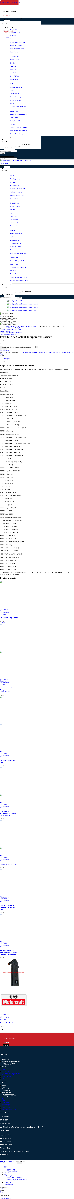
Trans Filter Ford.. (7, 1023)
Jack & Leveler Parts (16, 87)
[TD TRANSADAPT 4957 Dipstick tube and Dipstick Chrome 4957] (13, 940)
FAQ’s (4, 1066)
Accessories (13, 35)
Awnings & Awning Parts (17, 48)
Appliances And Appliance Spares (17, 1179)
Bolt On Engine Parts (34, 326)
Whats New (13, 124)
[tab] (7, 358)
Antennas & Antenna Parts (17, 42)
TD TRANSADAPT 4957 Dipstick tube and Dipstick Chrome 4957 (8, 952)
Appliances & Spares (16, 45)
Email (4, 1042)
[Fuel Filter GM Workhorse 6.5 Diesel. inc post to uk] (13, 793)
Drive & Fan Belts (15, 60)
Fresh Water (13, 69)
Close (1, 1189)
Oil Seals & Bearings (15, 97)
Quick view (3, 611)
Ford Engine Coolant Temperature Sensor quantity (16, 347)
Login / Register (8, 1184)
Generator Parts (14, 79)
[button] (20, 19)
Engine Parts (13, 66)
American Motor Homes (11, 1061)
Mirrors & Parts (14, 93)
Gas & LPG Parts (14, 76)
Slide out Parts (14, 111)
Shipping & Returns (9, 1096)
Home (2, 326)
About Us (5, 1060)
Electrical (12, 63)
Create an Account (5, 1198)
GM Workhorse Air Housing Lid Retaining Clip (8, 907)
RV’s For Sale (6, 1092)
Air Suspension (14, 39)
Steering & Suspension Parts (18, 114)
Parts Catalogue (8, 1094)
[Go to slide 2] (39, 1031)
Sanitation (13, 103)
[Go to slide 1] (39, 1029)
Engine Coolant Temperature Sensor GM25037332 (7, 690)
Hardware (13, 84)
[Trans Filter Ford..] (13, 985)
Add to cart (3, 349)
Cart (3, 1087)
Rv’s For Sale (13, 29)
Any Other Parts (15, 146)
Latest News (6, 1065)
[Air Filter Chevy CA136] (13, 607)
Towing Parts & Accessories (18, 121)
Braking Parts (14, 52)
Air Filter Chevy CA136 (9, 618)
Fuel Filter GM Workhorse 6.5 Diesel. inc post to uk (8, 813)
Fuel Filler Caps (14, 73)
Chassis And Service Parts (14, 1177)
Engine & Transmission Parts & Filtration (16, 326)
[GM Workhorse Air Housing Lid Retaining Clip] (13, 895)
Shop (6, 24)
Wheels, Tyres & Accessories (18, 127)
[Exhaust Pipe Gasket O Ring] (13, 723)
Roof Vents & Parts (15, 100)
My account (6, 1091)
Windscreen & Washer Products (19, 130)
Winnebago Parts (15, 32)
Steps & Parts (14, 117)
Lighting (12, 90)
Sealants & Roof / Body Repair (18, 106)
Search (7, 156)
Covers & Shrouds (15, 56)
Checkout (5, 1089)
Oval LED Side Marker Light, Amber (11, 329)
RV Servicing (9, 148)
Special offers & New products (19, 134)
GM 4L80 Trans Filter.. (8, 864)
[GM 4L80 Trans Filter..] (13, 846)
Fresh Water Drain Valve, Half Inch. (10, 334)
